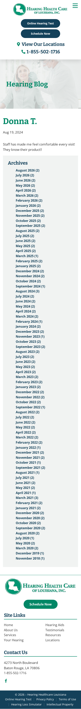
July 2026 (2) (25, 175)
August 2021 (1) (27, 472)
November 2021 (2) (30, 457)
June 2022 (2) (25, 422)
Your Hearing (14, 640)
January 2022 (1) (28, 447)
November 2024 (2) (30, 276)
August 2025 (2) (27, 231)
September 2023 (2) (30, 347)
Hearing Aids (54, 625)
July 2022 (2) (25, 417)
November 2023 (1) (30, 336)
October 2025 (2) (28, 221)
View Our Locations (43, 44)
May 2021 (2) (25, 488)
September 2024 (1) (30, 286)
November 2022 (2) (30, 397)
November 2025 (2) (30, 215)
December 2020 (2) (30, 513)
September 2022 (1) (30, 407)
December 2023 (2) (30, 331)
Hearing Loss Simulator (26, 704)
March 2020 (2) (27, 548)
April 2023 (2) (26, 372)
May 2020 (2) (25, 543)
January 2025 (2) (28, 266)
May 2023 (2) (25, 367)
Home (8, 625)
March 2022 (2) (27, 437)
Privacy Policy (45, 699)
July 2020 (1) (25, 538)
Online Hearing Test (18, 699)
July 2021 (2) (25, 477)
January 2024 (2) (28, 326)
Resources (53, 635)
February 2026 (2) (29, 200)
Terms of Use (67, 699)
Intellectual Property (60, 704)
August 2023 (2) (27, 351)
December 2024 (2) (30, 271)
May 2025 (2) (25, 246)
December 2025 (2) (30, 211)
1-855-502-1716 (43, 52)
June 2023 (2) (25, 362)
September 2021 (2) (30, 467)
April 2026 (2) (26, 190)
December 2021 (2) (30, 452)
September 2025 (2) (30, 225)
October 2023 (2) (28, 341)
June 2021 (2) (25, 483)
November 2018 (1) (30, 558)
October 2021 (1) (28, 462)
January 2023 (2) (28, 387)
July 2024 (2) (25, 296)
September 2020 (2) (30, 528)
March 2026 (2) (27, 195)
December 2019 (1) (30, 553)
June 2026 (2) (25, 180)
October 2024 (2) (28, 281)
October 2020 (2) (28, 523)
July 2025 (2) (25, 236)
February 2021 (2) (29, 503)
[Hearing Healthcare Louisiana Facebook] (6, 681)
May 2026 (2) (25, 185)
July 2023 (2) (25, 357)
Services (10, 635)
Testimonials (54, 630)
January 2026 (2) (28, 205)
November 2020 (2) (30, 518)
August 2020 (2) (27, 533)
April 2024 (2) (26, 311)
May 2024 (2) (25, 306)
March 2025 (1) (27, 256)
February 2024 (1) (29, 321)
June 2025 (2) (25, 241)
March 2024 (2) (27, 316)
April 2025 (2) (26, 251)
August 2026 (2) (27, 170)
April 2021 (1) (26, 493)
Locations (52, 640)
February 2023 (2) (29, 382)
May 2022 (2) (25, 427)
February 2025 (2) (29, 261)
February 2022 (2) (29, 442)
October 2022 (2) (28, 402)
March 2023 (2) (27, 377)
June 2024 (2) (25, 301)
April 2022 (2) (26, 432)
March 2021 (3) (27, 498)
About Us (11, 630)
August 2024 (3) (27, 291)
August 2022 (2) (27, 412)
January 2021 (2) (28, 508)
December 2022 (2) (30, 392)
